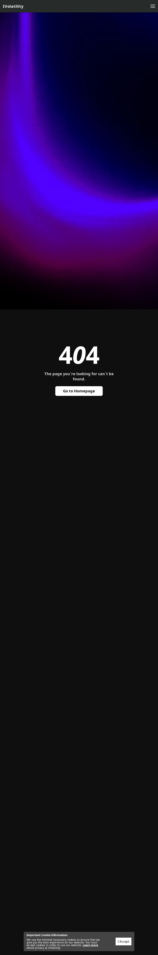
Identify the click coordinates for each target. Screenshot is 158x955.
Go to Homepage (79, 391)
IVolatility (13, 6)
